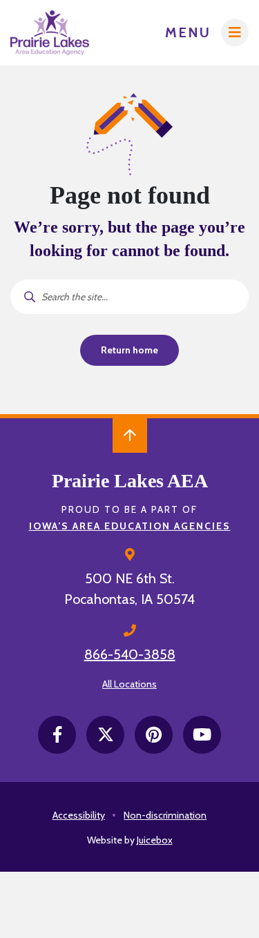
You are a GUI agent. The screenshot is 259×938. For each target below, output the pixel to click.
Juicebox (155, 840)
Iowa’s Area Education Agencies (130, 526)
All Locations (129, 684)
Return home (129, 350)
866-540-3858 (129, 654)
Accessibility (78, 815)
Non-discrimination (165, 815)
